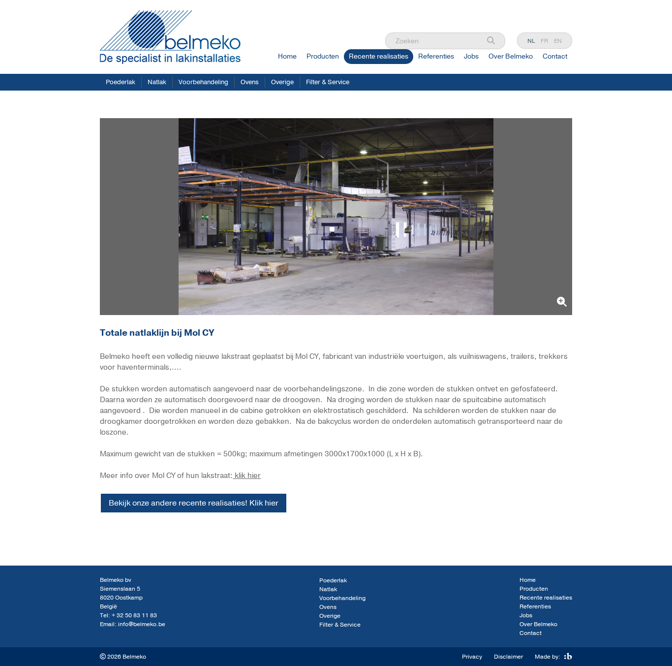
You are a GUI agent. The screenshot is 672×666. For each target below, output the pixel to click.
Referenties (436, 56)
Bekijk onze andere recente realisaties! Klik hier (193, 503)
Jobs (471, 56)
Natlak (157, 82)
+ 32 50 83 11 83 (134, 615)
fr (544, 41)
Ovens (250, 82)
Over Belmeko (511, 56)
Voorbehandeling (203, 82)
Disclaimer (508, 657)
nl (531, 41)
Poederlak (120, 82)
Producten (322, 56)
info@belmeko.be (141, 624)
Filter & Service (327, 82)
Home (287, 56)
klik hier (247, 475)
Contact (555, 56)
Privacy (472, 657)
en (558, 41)
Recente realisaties (378, 56)
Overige (282, 82)
